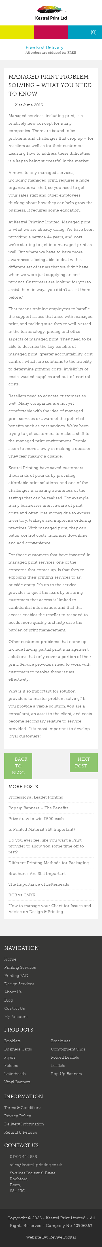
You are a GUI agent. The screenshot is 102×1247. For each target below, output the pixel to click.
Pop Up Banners (66, 1073)
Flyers (9, 1057)
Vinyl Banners (17, 1082)
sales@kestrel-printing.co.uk (36, 1164)
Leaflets (58, 1065)
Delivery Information (24, 1124)
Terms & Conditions (22, 1107)
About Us (13, 992)
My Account (15, 1016)
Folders (11, 1065)
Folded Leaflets (65, 1057)
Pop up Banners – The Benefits (38, 808)
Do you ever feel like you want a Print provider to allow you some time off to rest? (46, 846)
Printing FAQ (16, 975)
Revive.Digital (62, 1237)
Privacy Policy (17, 1116)
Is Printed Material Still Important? (41, 829)
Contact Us (14, 1008)
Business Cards (18, 1049)
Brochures (60, 1041)
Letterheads (15, 1073)
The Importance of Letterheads (38, 884)
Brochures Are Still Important (37, 873)
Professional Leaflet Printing (35, 797)
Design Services (19, 983)
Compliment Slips (68, 1049)
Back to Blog (19, 765)
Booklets (12, 1041)
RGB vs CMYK (21, 895)
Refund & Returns (20, 1132)
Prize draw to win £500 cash (36, 818)
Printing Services (20, 967)
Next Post (82, 762)
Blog (8, 1000)
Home (10, 959)
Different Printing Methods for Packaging (48, 862)
